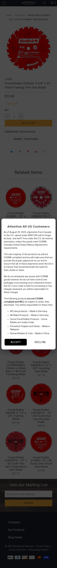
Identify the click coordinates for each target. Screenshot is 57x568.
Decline (40, 342)
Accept (16, 342)
